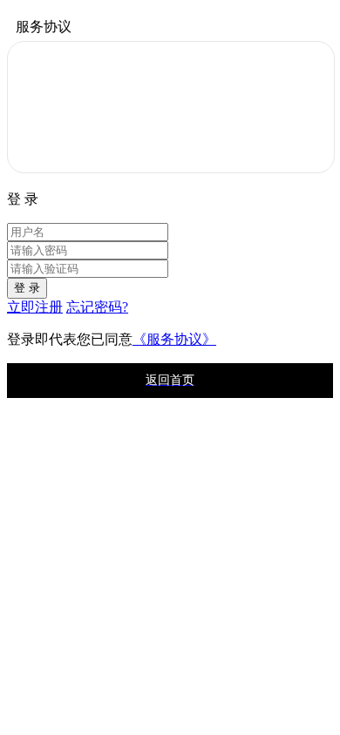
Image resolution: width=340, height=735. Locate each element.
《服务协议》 (174, 339)
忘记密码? (97, 307)
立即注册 (35, 307)
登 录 (27, 287)
